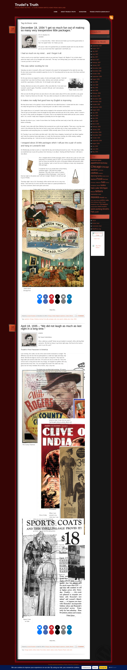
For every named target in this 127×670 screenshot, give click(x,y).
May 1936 (95, 87)
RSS (110, 18)
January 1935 (96, 129)
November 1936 (96, 71)
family (53, 315)
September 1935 (97, 107)
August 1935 (96, 110)
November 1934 (96, 135)
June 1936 (95, 85)
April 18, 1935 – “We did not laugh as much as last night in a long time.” (51, 327)
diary (51, 646)
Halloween (98, 182)
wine (69, 319)
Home (55, 11)
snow (58, 319)
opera (94, 200)
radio (55, 319)
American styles (96, 160)
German (105, 179)
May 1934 (95, 152)
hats (103, 182)
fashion (93, 179)
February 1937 (96, 62)
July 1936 (95, 82)
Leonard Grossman (31, 315)
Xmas (72, 319)
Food (45, 319)
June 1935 (95, 115)
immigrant (93, 185)
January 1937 (96, 65)
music (102, 197)
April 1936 (95, 90)
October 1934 (96, 138)
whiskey (65, 319)
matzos (52, 649)
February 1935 (96, 126)
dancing (41, 319)
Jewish (98, 185)
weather (104, 206)
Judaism (67, 646)
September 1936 (97, 76)
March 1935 (95, 124)
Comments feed (96, 226)
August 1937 (96, 48)
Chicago (50, 315)
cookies (101, 173)
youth (97, 212)
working (98, 209)
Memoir (71, 315)
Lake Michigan (101, 188)
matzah (48, 649)
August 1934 (96, 143)
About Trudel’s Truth (68, 11)
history (107, 182)
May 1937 (95, 57)
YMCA (75, 319)
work (93, 209)
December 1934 (96, 132)
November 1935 (96, 101)
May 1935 (95, 118)
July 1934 (95, 146)
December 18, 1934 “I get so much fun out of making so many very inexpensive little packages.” (52, 29)
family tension (105, 176)
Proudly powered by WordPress (56, 664)
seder (68, 649)
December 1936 (96, 68)
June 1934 (95, 149)
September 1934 (97, 140)
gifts (47, 319)
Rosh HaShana (94, 202)
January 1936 (96, 96)
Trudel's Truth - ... (97, 238)
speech (61, 319)
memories (94, 194)
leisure (93, 191)
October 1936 (96, 73)
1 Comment (81, 315)
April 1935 (95, 121)
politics (102, 200)
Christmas (36, 319)
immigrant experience (60, 315)
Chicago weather (28, 649)
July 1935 (95, 113)
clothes (34, 649)
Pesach (64, 649)
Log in (94, 220)
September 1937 (97, 46)
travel (99, 206)
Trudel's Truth (26, 5)
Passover (60, 649)
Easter (38, 649)
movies (56, 649)
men (99, 194)
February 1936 (96, 93)
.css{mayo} (75, 664)
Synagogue (104, 204)
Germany (93, 182)
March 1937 (95, 59)
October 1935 (96, 104)
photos (98, 200)
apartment (27, 319)
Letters (67, 315)
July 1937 (95, 51)
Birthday (104, 163)
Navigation (82, 11)
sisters (98, 204)
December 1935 (96, 99)
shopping (93, 204)
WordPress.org (96, 229)
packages (51, 319)
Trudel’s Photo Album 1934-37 (100, 11)
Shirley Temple (102, 202)
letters (44, 649)
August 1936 (96, 79)
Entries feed (95, 223)
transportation (94, 206)
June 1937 (95, 54)
